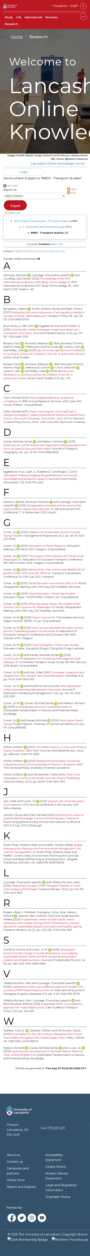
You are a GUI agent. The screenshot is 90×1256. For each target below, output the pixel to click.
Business (51, 17)
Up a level (12, 185)
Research (11, 24)
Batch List (14, 212)
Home (17, 37)
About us (13, 1155)
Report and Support (21, 1187)
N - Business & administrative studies (43, 226)
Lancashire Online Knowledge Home (58, 163)
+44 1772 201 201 (52, 1128)
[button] (15, 205)
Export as (10, 189)
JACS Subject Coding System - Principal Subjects (41, 221)
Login (23, 172)
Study (9, 17)
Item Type (57, 244)
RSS (72, 192)
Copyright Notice (74, 1234)
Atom (73, 189)
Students (60, 6)
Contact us (15, 1162)
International (33, 17)
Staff (74, 6)
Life (18, 17)
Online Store (16, 1180)
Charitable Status (57, 1197)
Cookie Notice (55, 1167)
